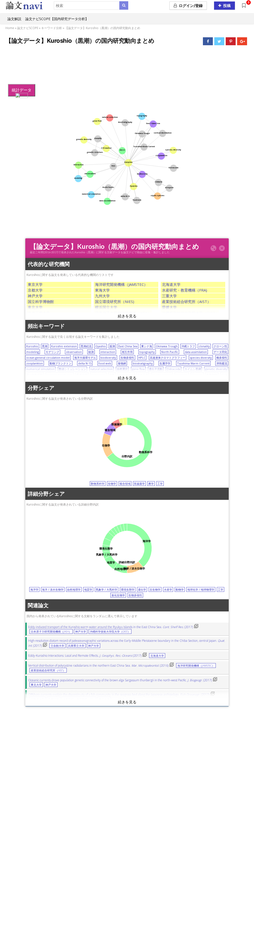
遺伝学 (142, 589)
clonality (204, 346)
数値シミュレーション (72, 369)
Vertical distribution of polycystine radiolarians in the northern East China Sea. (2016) (98, 665)
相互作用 (127, 352)
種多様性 (221, 357)
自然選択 (122, 369)
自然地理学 (74, 589)
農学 (151, 483)
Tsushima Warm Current (193, 363)
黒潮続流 (86, 346)
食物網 (122, 363)
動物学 (180, 589)
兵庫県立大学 (76, 645)
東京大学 (35, 284)
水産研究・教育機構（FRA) (184, 290)
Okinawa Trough (167, 346)
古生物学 (155, 589)
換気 (112, 375)
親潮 (112, 346)
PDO (224, 375)
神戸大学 (35, 295)
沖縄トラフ (188, 346)
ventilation (98, 375)
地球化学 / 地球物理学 (200, 589)
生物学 (112, 483)
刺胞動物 (211, 375)
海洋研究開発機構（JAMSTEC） (121, 284)
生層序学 (164, 363)
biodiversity (108, 357)
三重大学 (169, 295)
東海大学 (102, 290)
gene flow (138, 369)
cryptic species (162, 375)
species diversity (201, 357)
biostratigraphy (143, 363)
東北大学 (35, 307)
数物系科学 (97, 483)
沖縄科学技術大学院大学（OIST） (190, 312)
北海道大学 (171, 284)
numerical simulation (40, 369)
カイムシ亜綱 (193, 369)
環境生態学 (127, 589)
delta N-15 (85, 363)
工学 (160, 483)
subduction (126, 375)
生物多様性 (127, 357)
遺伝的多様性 (34, 375)
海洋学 (34, 589)
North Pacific (169, 352)
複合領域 (125, 483)
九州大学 (102, 295)
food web (104, 363)
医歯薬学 (139, 483)
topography (147, 352)
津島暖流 (221, 363)
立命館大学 (57, 645)
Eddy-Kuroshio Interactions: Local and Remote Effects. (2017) (84, 655)
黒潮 (44, 346)
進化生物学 (118, 595)
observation (74, 352)
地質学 (88, 589)
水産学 (168, 589)
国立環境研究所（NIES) (114, 301)
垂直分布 (81, 375)
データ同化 (220, 352)
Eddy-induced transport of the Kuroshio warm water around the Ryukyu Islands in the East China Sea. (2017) (110, 627)
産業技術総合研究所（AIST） (186, 301)
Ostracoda (173, 369)
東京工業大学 (39, 312)
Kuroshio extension (64, 346)
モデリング (52, 352)
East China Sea (128, 346)
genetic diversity (216, 369)
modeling (32, 352)
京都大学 (35, 290)
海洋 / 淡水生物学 (53, 589)
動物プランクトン (60, 363)
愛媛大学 (169, 307)
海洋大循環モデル (85, 357)
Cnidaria (197, 375)
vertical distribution (60, 375)
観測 (91, 352)
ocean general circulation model (48, 357)
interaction (107, 352)
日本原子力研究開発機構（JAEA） (123, 312)
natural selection (101, 369)
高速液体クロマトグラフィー (167, 357)
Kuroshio (32, 346)
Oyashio (100, 346)
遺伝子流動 (155, 369)
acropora (182, 375)
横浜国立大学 (106, 307)
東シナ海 (146, 346)
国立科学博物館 (41, 301)
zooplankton (34, 363)
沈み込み (142, 375)
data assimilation (196, 352)
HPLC (141, 357)
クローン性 (220, 346)
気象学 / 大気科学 (106, 589)
